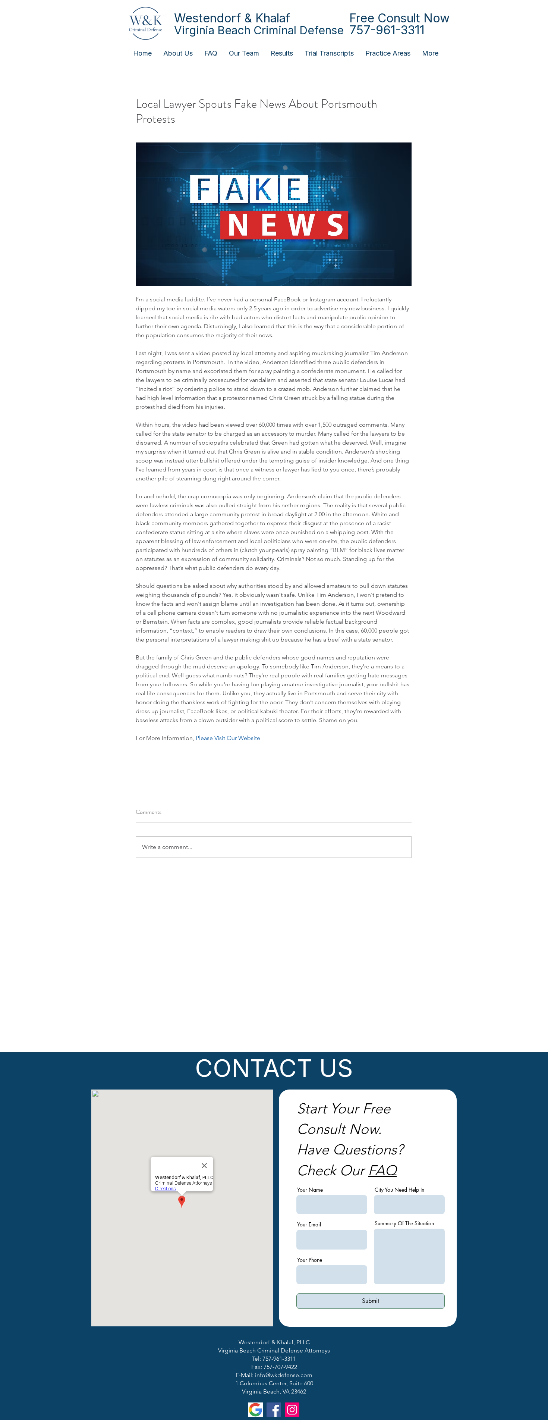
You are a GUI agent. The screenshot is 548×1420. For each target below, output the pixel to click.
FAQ (382, 1170)
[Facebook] (274, 1409)
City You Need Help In (399, 1189)
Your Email (309, 1224)
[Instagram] (292, 1409)
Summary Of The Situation (404, 1223)
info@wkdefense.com (283, 1375)
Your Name (310, 1189)
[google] (255, 1409)
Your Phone (309, 1260)
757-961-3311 (387, 30)
